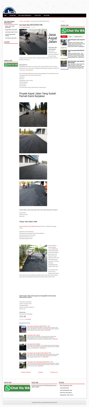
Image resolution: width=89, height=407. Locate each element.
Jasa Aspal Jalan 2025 (10, 38)
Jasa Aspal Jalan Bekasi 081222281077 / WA (38, 326)
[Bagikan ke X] (23, 316)
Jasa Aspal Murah (64, 388)
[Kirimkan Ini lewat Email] (20, 316)
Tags (70, 36)
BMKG (54, 249)
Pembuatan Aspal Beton (66, 392)
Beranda (41, 372)
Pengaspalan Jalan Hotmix (66, 395)
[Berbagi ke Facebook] (25, 316)
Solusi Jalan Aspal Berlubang (9, 26)
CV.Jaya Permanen (25, 27)
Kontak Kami (46, 15)
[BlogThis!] (22, 316)
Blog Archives (78, 36)
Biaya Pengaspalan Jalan (66, 385)
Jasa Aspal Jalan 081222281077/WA (31, 25)
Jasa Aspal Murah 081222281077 (49, 402)
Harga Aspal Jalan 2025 (11, 29)
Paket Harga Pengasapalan (25, 15)
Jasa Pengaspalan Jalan (66, 390)
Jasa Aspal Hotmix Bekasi (33, 344)
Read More (47, 330)
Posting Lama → (54, 372)
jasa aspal (28, 73)
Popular (64, 36)
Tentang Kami (12, 15)
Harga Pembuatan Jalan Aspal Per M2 (28, 226)
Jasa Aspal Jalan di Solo (11, 32)
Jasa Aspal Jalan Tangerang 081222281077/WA (39, 353)
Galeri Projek (38, 15)
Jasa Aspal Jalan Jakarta (33, 335)
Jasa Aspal (27, 21)
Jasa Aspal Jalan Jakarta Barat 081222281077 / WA (40, 362)
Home (5, 15)
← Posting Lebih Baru (25, 372)
